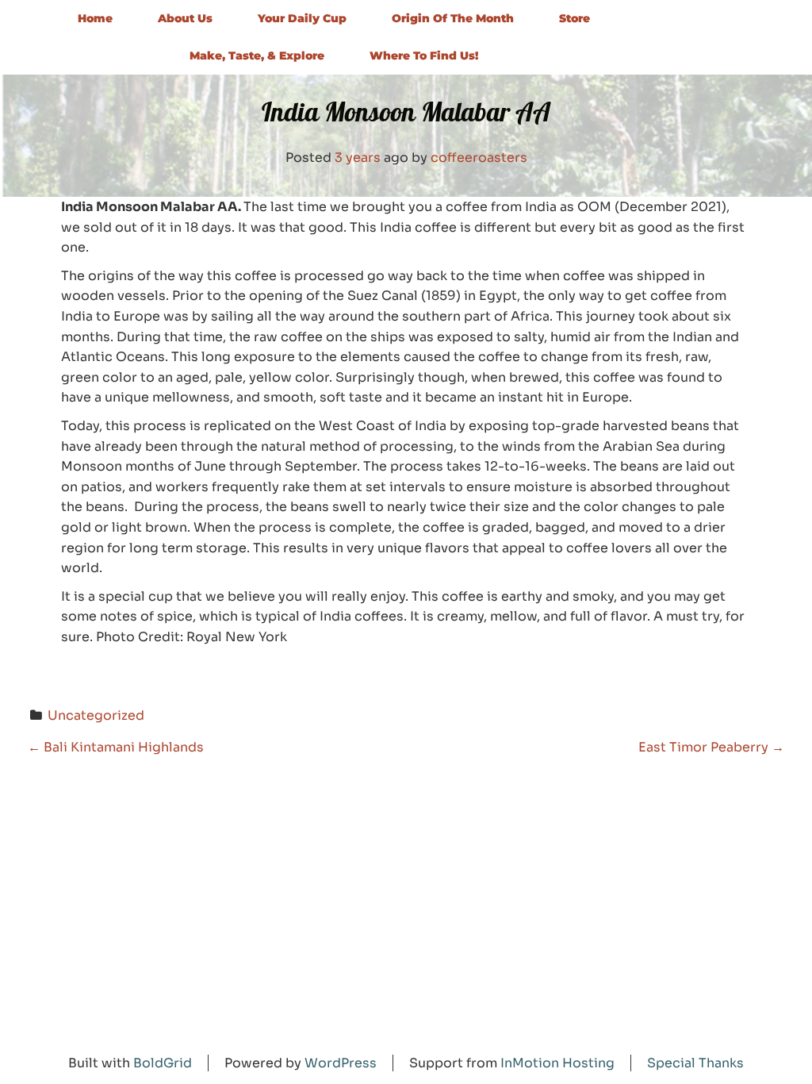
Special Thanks (695, 1063)
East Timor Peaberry (711, 747)
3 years (358, 157)
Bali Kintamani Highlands (116, 747)
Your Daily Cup (302, 18)
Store (574, 18)
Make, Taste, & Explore (257, 55)
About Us (185, 18)
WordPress (340, 1063)
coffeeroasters (479, 157)
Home (95, 18)
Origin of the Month (453, 18)
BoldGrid (162, 1063)
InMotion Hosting (557, 1063)
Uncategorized (96, 715)
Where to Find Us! (424, 55)
